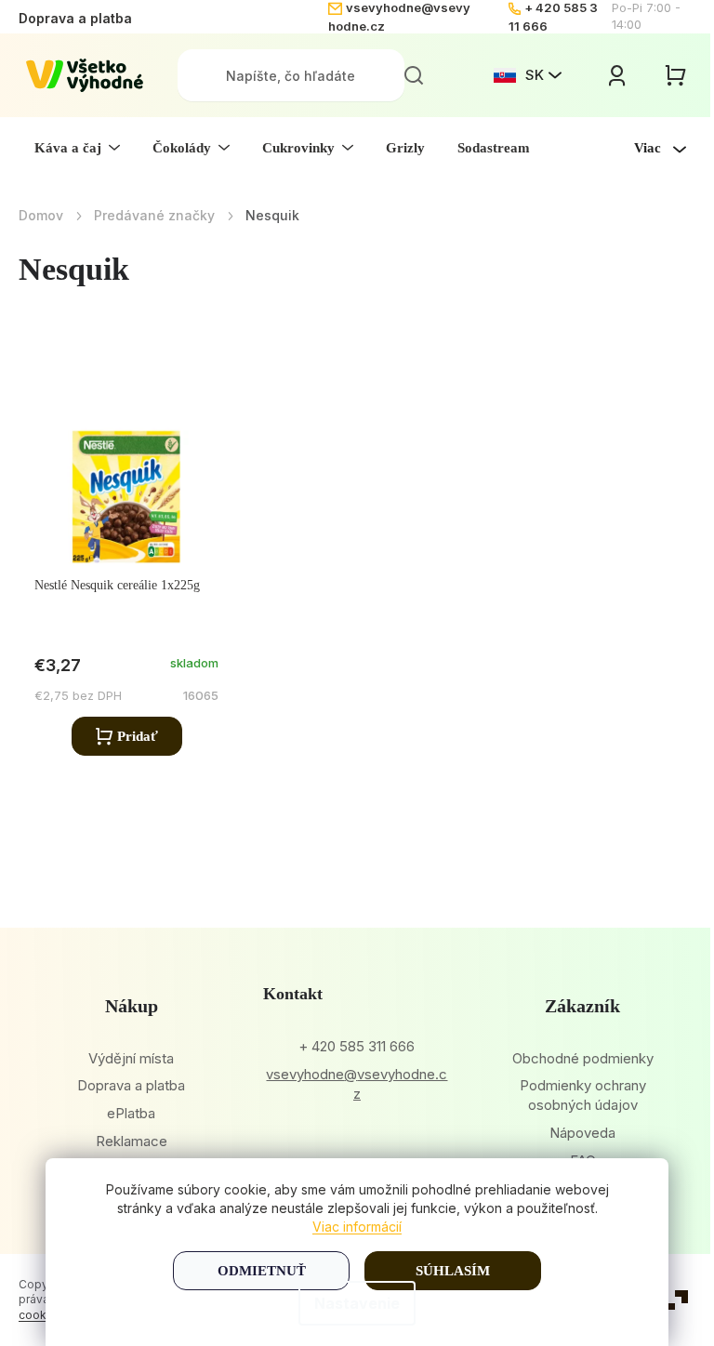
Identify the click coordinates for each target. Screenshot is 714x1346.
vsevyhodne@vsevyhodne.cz (356, 1083)
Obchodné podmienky (583, 1058)
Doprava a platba (75, 18)
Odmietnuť (262, 1270)
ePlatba (131, 1113)
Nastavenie (357, 1303)
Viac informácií (357, 1226)
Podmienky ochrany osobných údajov (583, 1095)
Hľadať (413, 75)
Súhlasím (453, 1270)
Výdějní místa (131, 1058)
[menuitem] (77, 147)
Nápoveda (582, 1132)
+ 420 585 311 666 (356, 1046)
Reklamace (131, 1141)
